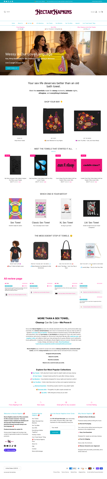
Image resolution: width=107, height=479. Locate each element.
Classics (62, 1)
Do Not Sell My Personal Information (95, 472)
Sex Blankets (59, 23)
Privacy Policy (56, 472)
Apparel (78, 23)
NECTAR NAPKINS (12, 472)
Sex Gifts (34, 428)
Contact (34, 449)
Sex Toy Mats (68, 23)
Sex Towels (49, 23)
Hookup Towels (36, 434)
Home (13, 23)
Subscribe (55, 432)
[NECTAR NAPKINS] (53, 11)
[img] (8, 286)
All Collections (40, 23)
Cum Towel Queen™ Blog (89, 23)
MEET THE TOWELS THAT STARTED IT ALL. (53, 149)
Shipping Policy (82, 472)
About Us (20, 23)
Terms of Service (65, 472)
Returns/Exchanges (37, 451)
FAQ (33, 446)
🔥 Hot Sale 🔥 (29, 23)
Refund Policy (74, 472)
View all (53, 151)
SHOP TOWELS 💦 (12, 68)
